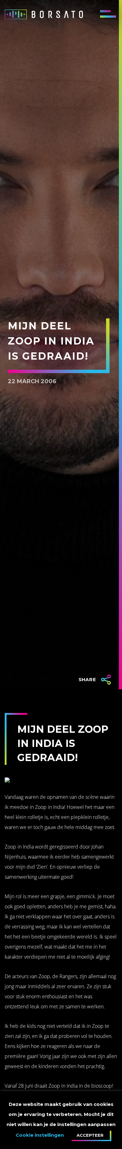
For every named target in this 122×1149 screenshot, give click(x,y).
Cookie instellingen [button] (40, 1135)
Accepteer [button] (90, 1135)
